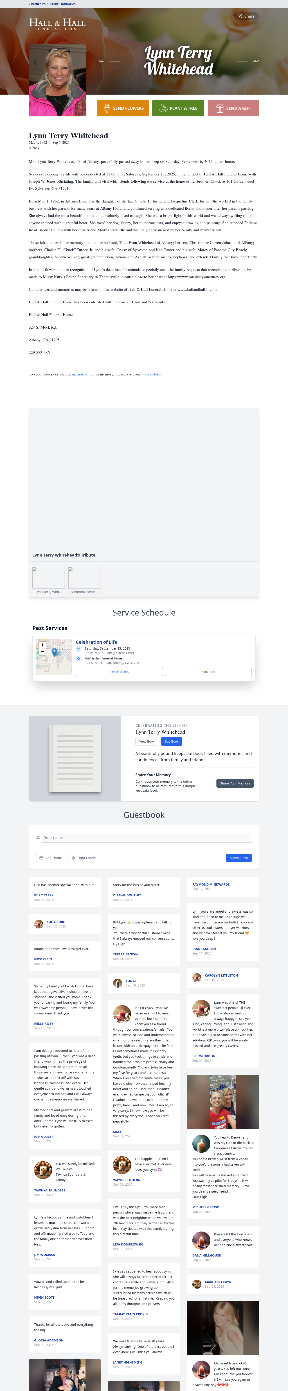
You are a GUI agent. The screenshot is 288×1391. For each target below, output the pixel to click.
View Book (146, 741)
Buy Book (171, 741)
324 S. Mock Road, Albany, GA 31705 (112, 663)
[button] (54, 652)
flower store (150, 374)
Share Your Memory (235, 783)
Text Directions (119, 672)
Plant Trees (208, 672)
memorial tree (83, 374)
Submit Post (239, 858)
